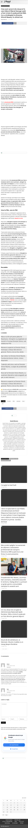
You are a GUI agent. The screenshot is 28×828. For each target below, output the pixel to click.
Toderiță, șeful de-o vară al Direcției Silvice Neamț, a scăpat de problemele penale (13, 366)
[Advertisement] (14, 35)
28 (24, 809)
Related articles (4, 458)
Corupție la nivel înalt (8, 485)
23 (7, 809)
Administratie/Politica (5, 5)
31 (10, 811)
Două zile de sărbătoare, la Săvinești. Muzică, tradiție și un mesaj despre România (12, 642)
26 (17, 809)
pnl (2, 403)
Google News (15, 748)
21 (24, 807)
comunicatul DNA (8, 102)
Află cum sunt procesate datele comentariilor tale (13, 729)
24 (10, 809)
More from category (5, 460)
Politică (21, 821)
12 (17, 805)
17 (10, 807)
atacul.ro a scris (18, 218)
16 (7, 807)
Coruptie (9, 401)
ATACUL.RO (15, 389)
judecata (18, 401)
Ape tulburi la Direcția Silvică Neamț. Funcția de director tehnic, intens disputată (13, 358)
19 (17, 807)
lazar (23, 401)
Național (7, 823)
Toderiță (12, 300)
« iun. (3, 815)
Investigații (9, 820)
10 (10, 805)
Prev (3, 649)
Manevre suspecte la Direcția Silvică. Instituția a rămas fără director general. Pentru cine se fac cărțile (13, 349)
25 (14, 809)
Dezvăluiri (17, 820)
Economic (15, 823)
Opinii (21, 823)
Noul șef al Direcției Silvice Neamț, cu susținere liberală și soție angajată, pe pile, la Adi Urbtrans (14, 375)
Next (6, 649)
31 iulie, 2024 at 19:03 (11, 690)
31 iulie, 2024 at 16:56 (11, 665)
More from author (14, 458)
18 (14, 807)
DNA (14, 401)
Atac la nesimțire (7, 821)
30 (7, 811)
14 (24, 805)
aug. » (6, 815)
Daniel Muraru (4, 19)
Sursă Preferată (14, 744)
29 (3, 811)
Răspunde (9, 667)
